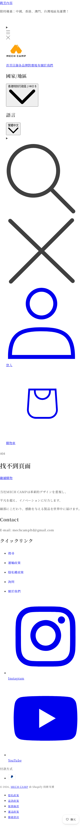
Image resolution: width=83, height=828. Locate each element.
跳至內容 (6, 3)
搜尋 (11, 553)
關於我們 (14, 591)
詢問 (11, 582)
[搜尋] (41, 210)
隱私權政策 (16, 572)
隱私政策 (13, 795)
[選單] (8, 32)
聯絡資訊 (13, 817)
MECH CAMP (19, 787)
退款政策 (13, 801)
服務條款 (13, 806)
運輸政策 (14, 563)
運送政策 (13, 811)
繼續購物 (6, 478)
